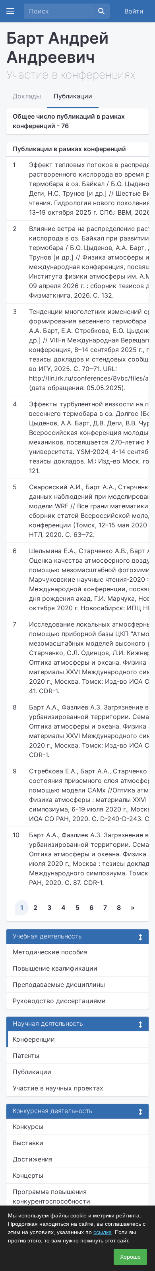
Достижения (32, 1159)
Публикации (32, 1072)
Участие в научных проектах (58, 1088)
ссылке (102, 1232)
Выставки (28, 1143)
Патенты (26, 1055)
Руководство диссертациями (59, 1001)
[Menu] (10, 11)
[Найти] (101, 11)
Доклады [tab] (27, 96)
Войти (133, 11)
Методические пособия (50, 952)
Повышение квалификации (55, 968)
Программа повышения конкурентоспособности (51, 1196)
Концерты (28, 1175)
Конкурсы (28, 1127)
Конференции (34, 1039)
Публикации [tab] (73, 96)
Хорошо (130, 1257)
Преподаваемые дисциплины (59, 984)
